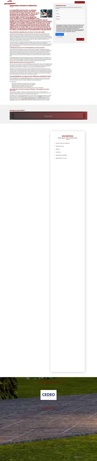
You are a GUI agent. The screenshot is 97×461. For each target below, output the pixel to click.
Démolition (58, 152)
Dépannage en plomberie (61, 155)
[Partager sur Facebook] (86, 2)
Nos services (44, 2)
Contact (58, 2)
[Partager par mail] (90, 2)
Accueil (29, 2)
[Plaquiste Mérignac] (74, 443)
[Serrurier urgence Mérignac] (46, 13)
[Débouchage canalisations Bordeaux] (35, 423)
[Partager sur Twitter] (88, 2)
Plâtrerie (58, 149)
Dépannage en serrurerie (61, 158)
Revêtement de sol (60, 146)
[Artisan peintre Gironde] (22, 443)
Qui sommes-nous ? (36, 2)
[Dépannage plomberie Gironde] (74, 423)
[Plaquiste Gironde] (48, 443)
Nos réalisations (52, 2)
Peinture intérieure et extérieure (63, 143)
